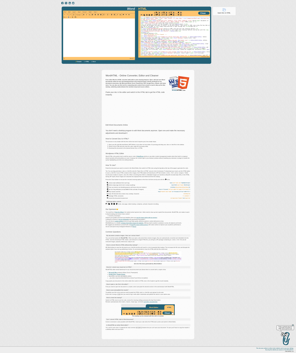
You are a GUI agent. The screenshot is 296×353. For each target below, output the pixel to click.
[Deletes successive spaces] (171, 13)
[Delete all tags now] (181, 15)
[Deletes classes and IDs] (156, 15)
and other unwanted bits (150, 302)
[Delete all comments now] (174, 15)
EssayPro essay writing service (139, 224)
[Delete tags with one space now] (166, 15)
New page (144, 15)
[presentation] (65, 12)
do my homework (124, 219)
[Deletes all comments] (171, 15)
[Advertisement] (224, 40)
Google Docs (112, 274)
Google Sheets (121, 274)
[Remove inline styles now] (159, 12)
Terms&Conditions (288, 349)
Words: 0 (132, 58)
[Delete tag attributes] (178, 13)
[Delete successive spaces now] (174, 12)
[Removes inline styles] (156, 13)
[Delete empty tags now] (166, 12)
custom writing (119, 221)
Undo (141, 15)
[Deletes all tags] (178, 15)
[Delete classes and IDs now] (159, 15)
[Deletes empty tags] (163, 13)
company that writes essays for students (132, 223)
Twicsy (134, 226)
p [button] (64, 58)
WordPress (140, 156)
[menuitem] (65, 12)
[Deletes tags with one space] (163, 15)
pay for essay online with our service (147, 217)
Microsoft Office (113, 272)
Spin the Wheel (119, 212)
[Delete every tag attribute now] (181, 12)
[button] (64, 15)
